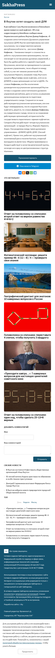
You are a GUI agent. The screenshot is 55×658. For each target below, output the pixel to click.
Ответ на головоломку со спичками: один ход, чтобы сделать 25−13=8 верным (25, 417)
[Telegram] (35, 172)
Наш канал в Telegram (29, 166)
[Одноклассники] (23, 172)
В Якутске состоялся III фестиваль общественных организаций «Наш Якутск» (27, 470)
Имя (6, 432)
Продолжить (27, 651)
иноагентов (9, 594)
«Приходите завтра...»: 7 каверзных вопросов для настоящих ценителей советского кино (25, 376)
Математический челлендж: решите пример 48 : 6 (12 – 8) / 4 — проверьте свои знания (25, 257)
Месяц (34, 502)
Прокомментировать (28, 158)
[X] (27, 172)
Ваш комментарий (12, 442)
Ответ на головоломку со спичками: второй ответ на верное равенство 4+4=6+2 (25, 216)
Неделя (26, 502)
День (19, 502)
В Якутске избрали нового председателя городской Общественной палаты (28, 491)
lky (21, 604)
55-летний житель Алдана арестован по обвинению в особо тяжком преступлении (28, 477)
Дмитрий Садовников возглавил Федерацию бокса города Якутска (28, 484)
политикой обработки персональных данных (22, 642)
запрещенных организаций (26, 594)
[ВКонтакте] (20, 172)
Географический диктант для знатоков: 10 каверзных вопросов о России (27, 298)
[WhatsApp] (31, 172)
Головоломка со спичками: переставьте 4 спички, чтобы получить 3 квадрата (27, 336)
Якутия (6, 17)
